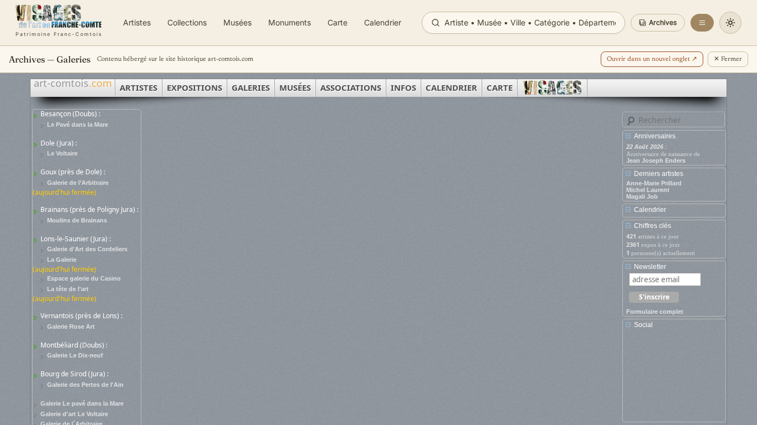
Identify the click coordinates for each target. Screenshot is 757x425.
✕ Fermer (728, 59)
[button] (658, 23)
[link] (59, 22)
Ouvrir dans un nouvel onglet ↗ (652, 59)
